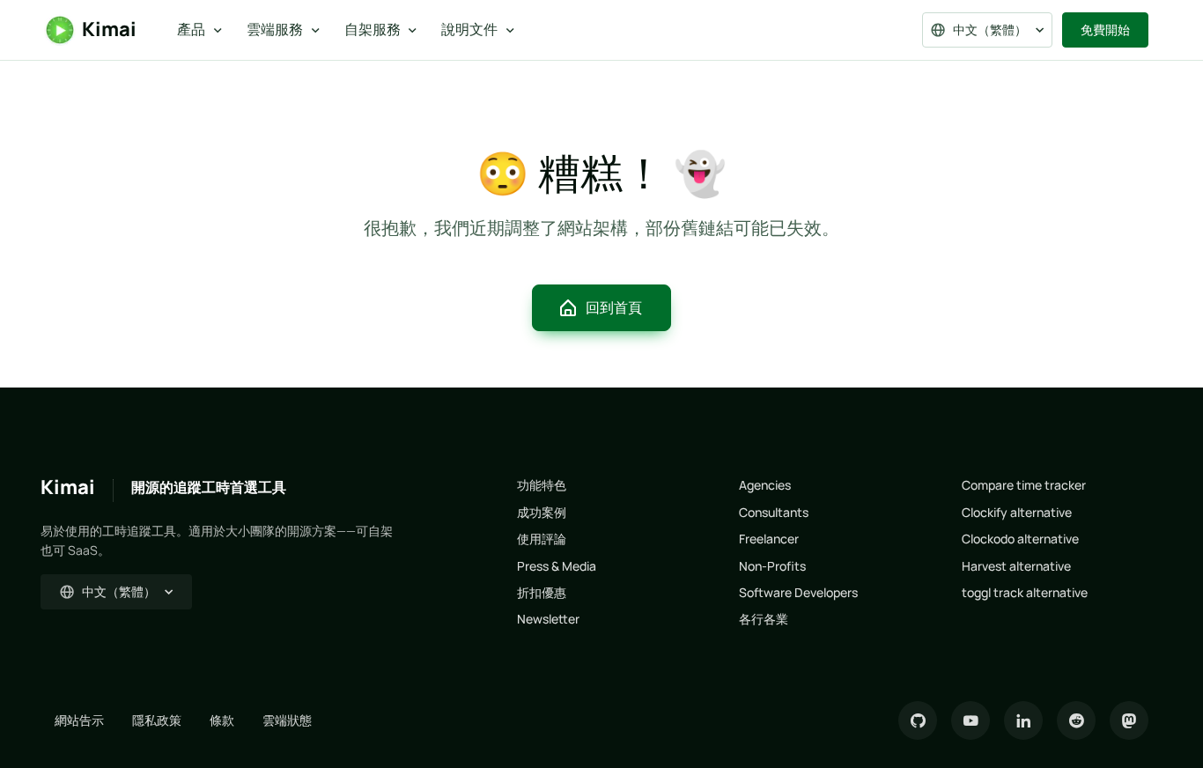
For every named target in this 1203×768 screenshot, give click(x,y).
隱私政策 (156, 720)
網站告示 (79, 720)
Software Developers (798, 592)
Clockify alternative (1017, 512)
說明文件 (469, 29)
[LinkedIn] (1023, 720)
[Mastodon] (1129, 720)
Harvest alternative (1016, 566)
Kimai (109, 29)
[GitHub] (917, 720)
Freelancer (769, 538)
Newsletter (548, 618)
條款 (222, 720)
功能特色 (541, 484)
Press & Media (556, 566)
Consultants (773, 512)
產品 (191, 29)
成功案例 (541, 512)
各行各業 (763, 618)
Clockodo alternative (1020, 538)
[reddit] (1076, 720)
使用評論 (541, 538)
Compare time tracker (1024, 484)
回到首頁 (614, 307)
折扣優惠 (541, 592)
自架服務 (372, 29)
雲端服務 (275, 29)
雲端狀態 (287, 720)
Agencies (765, 484)
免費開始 (1105, 29)
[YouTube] (970, 720)
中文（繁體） (990, 29)
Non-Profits (772, 566)
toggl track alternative (1025, 592)
